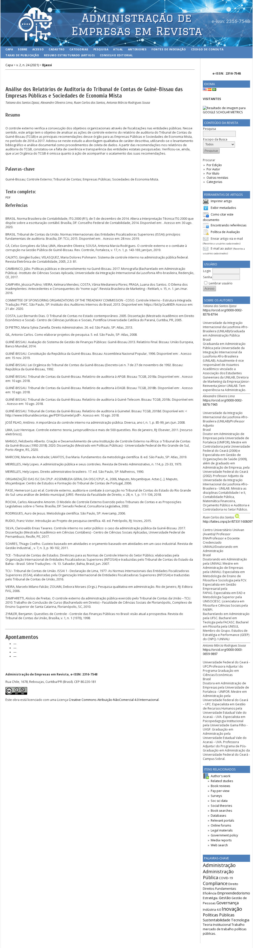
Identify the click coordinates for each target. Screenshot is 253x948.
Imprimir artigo (221, 201)
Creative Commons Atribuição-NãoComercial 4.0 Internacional (114, 700)
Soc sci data (219, 801)
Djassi (47, 65)
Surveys (216, 796)
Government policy (224, 835)
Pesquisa (100, 49)
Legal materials (221, 830)
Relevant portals (222, 820)
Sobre (22, 49)
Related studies (222, 781)
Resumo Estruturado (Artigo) (69, 55)
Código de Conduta (207, 49)
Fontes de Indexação (168, 49)
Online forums (221, 825)
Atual (118, 49)
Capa (9, 49)
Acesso (38, 49)
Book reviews (220, 786)
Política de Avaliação (225, 232)
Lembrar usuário (220, 283)
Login (207, 271)
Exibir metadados (223, 208)
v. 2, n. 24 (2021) (27, 65)
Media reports (221, 840)
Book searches (221, 811)
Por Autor (213, 169)
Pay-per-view (220, 791)
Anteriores (137, 49)
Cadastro (56, 49)
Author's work (220, 776)
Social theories (221, 806)
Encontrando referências (228, 225)
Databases (218, 815)
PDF (8, 197)
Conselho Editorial (116, 55)
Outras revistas (217, 178)
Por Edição (214, 165)
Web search (219, 845)
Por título (213, 173)
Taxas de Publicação (22, 55)
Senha (207, 277)
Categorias (214, 182)
